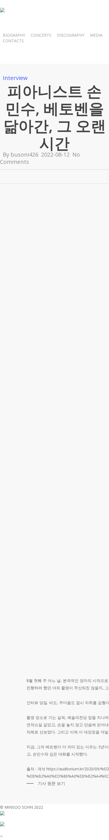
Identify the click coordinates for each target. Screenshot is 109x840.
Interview (15, 78)
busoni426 (24, 154)
